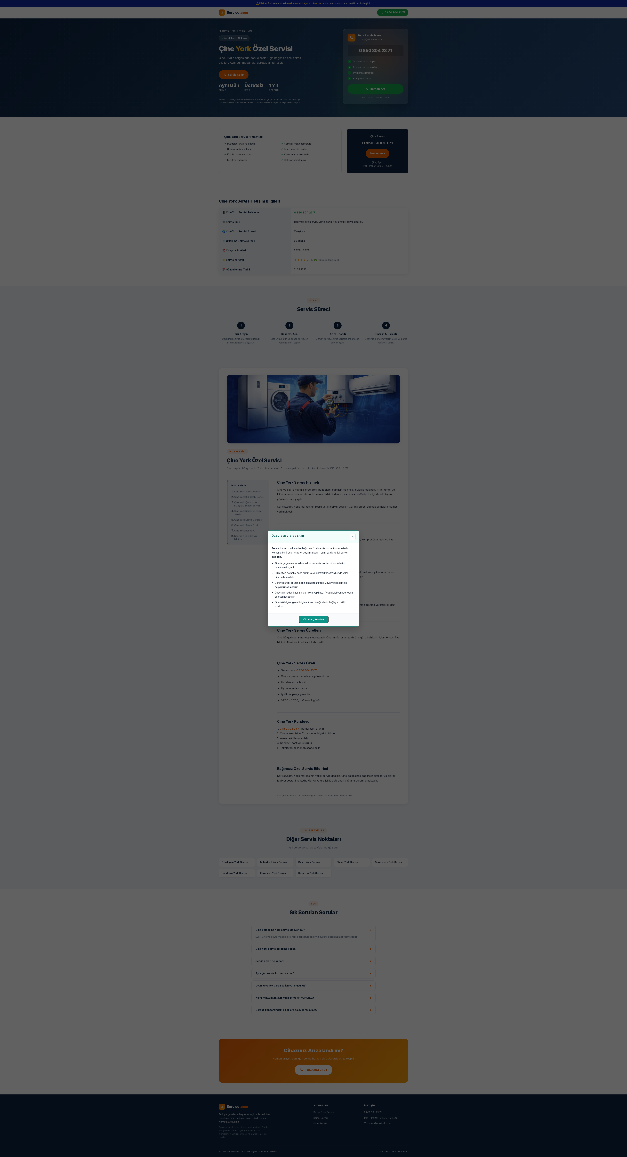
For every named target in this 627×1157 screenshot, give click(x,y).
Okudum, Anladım (313, 619)
